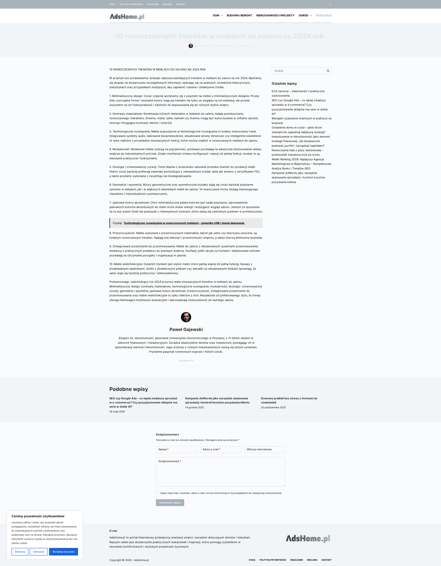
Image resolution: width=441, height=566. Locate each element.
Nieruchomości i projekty (275, 15)
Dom (216, 15)
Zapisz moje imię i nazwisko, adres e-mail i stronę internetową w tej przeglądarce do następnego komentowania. (221, 493)
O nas (112, 4)
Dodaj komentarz (169, 461)
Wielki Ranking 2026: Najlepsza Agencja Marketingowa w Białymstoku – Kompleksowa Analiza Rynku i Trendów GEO (301, 164)
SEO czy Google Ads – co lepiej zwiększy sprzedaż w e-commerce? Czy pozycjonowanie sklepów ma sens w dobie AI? (143, 402)
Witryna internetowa (259, 449)
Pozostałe (324, 15)
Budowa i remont (239, 15)
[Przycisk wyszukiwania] (328, 70)
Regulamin (153, 4)
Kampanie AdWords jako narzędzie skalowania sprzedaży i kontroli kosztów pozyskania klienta (298, 177)
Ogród (303, 15)
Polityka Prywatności (131, 4)
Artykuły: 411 (186, 361)
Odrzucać (38, 551)
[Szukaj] (330, 4)
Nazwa (163, 449)
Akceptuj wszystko (64, 551)
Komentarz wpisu (170, 502)
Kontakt (180, 4)
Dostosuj (20, 551)
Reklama (167, 4)
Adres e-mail (211, 449)
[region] (45, 535)
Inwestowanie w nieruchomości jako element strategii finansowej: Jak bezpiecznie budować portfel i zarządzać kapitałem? (301, 141)
